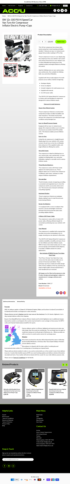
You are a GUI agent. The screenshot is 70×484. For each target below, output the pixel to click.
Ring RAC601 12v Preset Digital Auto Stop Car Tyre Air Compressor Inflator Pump (57, 391)
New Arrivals (40, 420)
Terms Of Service (7, 422)
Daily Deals (39, 414)
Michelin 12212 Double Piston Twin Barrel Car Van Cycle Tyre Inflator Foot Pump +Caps (12, 391)
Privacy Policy (6, 424)
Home (4, 5)
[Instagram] (13, 466)
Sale (37, 416)
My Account (11, 5)
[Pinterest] (9, 466)
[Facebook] (4, 466)
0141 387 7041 (43, 5)
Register (20, 5)
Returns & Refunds (7, 420)
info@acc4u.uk (56, 5)
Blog (3, 425)
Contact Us (29, 5)
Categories (39, 418)
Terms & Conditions (19, 357)
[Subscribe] (31, 459)
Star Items (39, 422)
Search (4, 414)
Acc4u (37, 477)
